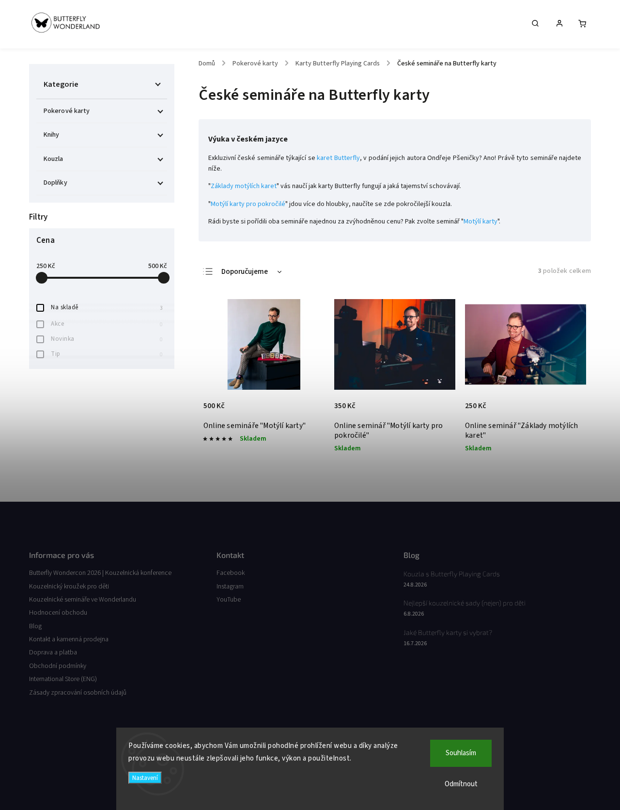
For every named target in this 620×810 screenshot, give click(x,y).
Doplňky (55, 183)
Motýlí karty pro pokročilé (248, 204)
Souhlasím (461, 753)
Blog (35, 626)
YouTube (229, 599)
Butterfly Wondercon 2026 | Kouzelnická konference (100, 573)
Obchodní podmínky (57, 666)
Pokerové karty (67, 111)
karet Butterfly (338, 158)
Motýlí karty (480, 221)
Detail (306, 410)
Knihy (52, 135)
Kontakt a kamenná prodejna (68, 639)
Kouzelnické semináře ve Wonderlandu (82, 599)
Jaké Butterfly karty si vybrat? (447, 632)
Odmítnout (461, 784)
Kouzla (53, 159)
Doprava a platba (53, 652)
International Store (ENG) (63, 679)
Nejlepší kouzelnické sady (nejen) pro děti (464, 603)
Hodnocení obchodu (58, 613)
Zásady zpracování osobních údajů (77, 693)
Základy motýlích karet (244, 186)
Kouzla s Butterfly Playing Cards (451, 574)
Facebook (231, 573)
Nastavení (145, 777)
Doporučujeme (244, 272)
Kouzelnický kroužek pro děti (69, 586)
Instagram (230, 586)
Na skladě (106, 307)
